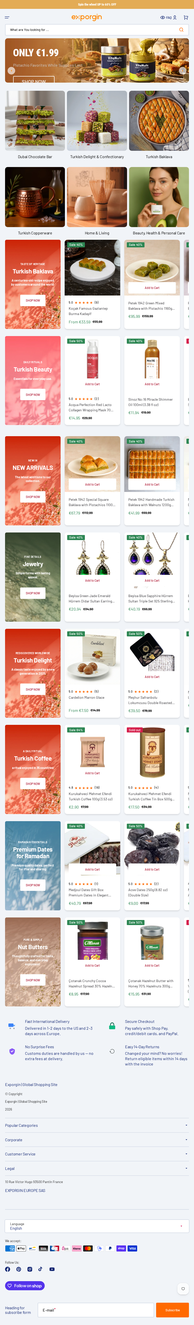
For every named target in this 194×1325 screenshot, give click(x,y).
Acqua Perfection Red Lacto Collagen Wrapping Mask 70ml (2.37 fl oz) (91, 407)
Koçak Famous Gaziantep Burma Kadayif (88, 311)
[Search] (182, 29)
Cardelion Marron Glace (86, 697)
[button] (7, 17)
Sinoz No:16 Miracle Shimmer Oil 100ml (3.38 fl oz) (150, 402)
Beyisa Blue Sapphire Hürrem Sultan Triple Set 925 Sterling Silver (150, 598)
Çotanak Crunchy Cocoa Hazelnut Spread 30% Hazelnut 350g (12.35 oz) (92, 983)
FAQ (169, 17)
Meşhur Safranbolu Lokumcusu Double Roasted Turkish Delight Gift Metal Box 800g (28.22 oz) (151, 700)
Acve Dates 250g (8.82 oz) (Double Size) (147, 892)
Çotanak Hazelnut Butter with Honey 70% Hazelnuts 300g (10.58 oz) (151, 983)
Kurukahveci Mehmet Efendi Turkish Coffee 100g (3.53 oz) (90, 796)
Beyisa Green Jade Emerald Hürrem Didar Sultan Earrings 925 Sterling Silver (91, 598)
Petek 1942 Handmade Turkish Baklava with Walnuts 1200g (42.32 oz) (151, 502)
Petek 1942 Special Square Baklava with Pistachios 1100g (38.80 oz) (91, 502)
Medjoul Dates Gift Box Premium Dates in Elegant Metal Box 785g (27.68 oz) (88, 892)
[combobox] (97, 29)
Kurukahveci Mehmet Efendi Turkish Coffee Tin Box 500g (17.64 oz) (150, 796)
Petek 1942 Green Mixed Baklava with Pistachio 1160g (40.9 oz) (150, 306)
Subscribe (172, 1310)
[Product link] (92, 284)
